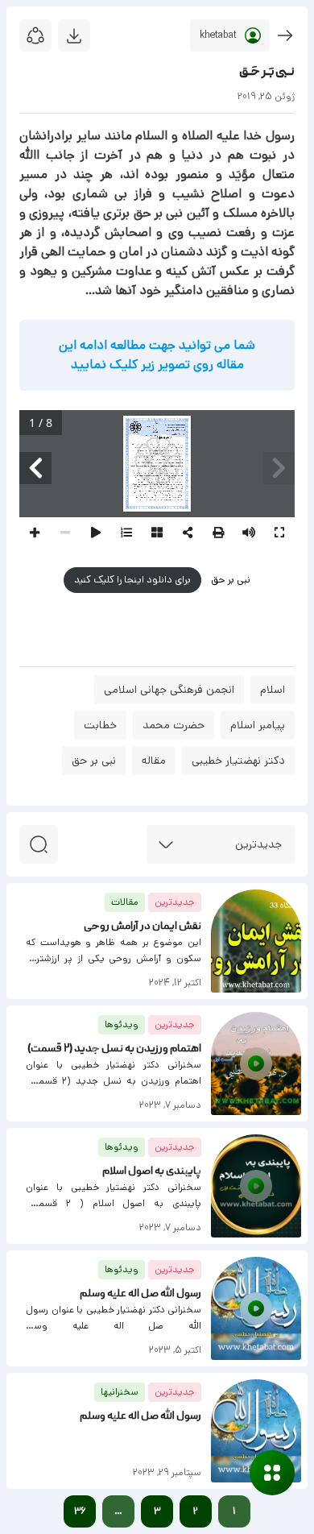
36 (80, 1511)
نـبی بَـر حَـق (267, 72)
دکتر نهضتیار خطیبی (238, 760)
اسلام (272, 690)
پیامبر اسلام (257, 725)
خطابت (100, 725)
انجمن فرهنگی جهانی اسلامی (169, 690)
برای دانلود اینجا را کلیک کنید (132, 579)
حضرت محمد (174, 725)
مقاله (154, 760)
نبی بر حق (229, 579)
